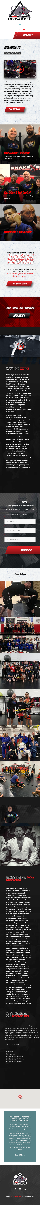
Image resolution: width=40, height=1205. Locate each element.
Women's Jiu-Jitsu (24, 1129)
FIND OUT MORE (14, 109)
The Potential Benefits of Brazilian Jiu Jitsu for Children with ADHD (20, 1118)
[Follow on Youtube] (23, 29)
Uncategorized (13, 1129)
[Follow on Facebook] (16, 29)
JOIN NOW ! (19, 315)
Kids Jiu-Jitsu (17, 1126)
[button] (21, 1097)
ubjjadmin (14, 1124)
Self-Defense (26, 1126)
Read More (20, 1155)
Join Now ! (27, 35)
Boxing (12, 1126)
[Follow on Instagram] (20, 29)
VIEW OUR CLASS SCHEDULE (19, 284)
